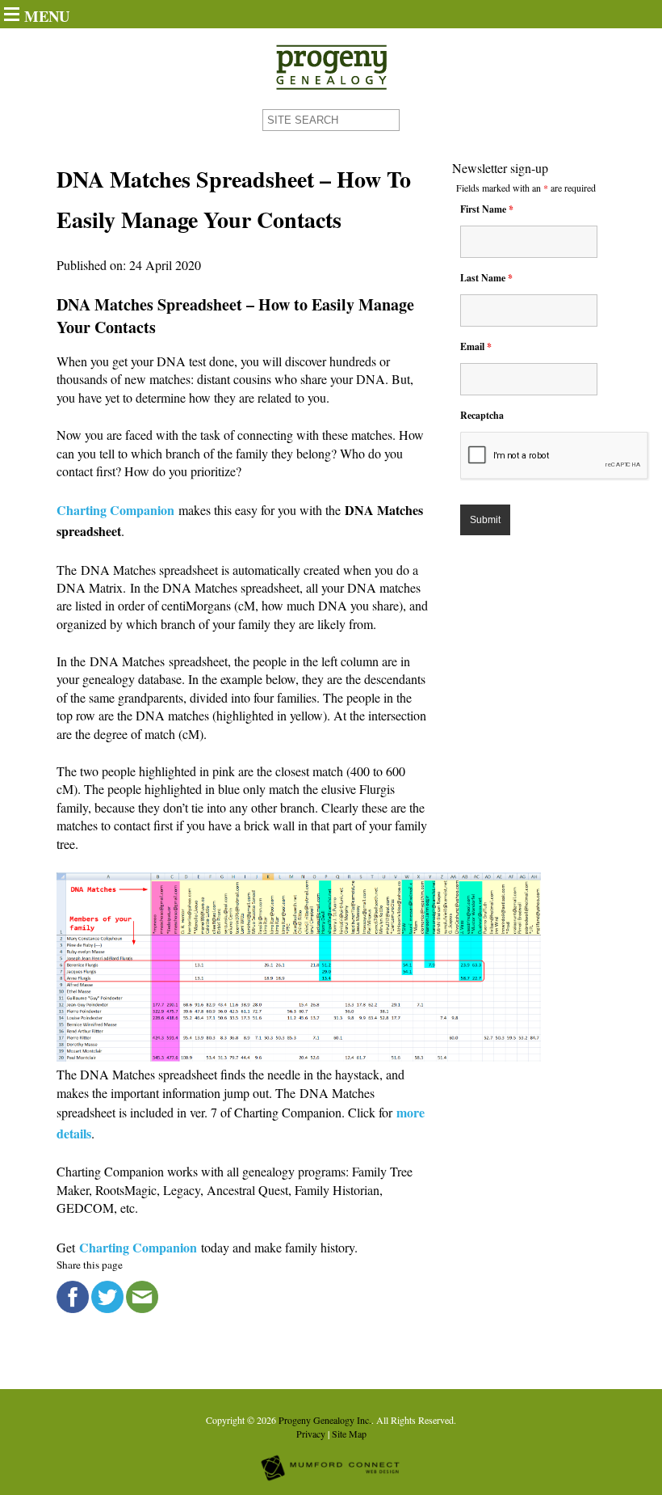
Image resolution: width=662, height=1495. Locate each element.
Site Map (349, 1433)
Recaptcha (482, 415)
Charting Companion (115, 509)
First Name (486, 209)
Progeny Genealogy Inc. (325, 1419)
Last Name (486, 278)
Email (476, 346)
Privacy (310, 1433)
